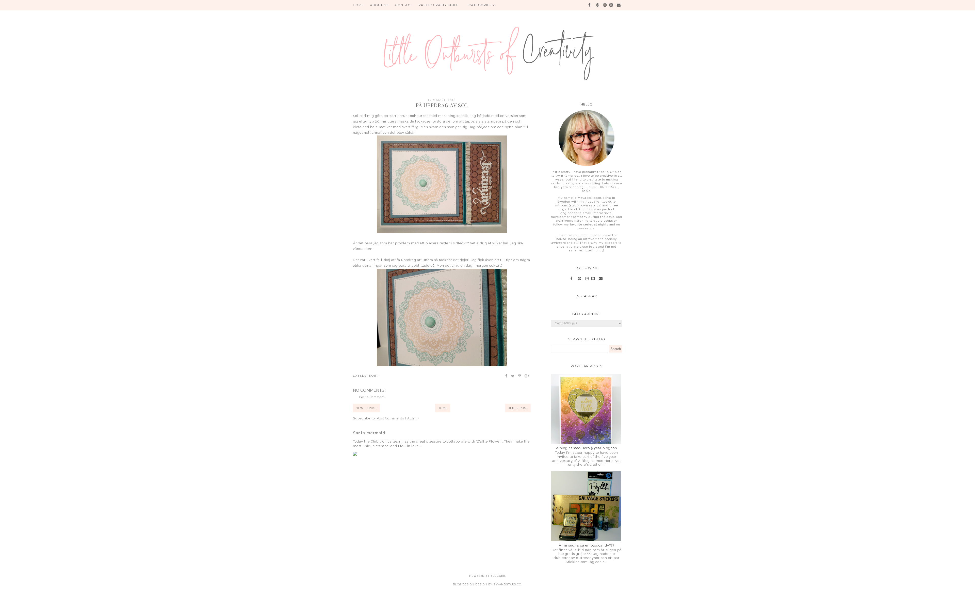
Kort (374, 375)
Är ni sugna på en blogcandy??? (586, 545)
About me (379, 5)
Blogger (498, 576)
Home (443, 408)
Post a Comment (372, 397)
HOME (358, 5)
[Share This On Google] (527, 376)
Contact (403, 5)
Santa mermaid (369, 433)
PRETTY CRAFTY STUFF (438, 5)
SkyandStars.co (507, 584)
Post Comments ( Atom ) (398, 418)
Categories (480, 5)
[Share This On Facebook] (507, 376)
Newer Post (366, 408)
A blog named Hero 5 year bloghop (586, 448)
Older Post (518, 408)
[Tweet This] (513, 376)
